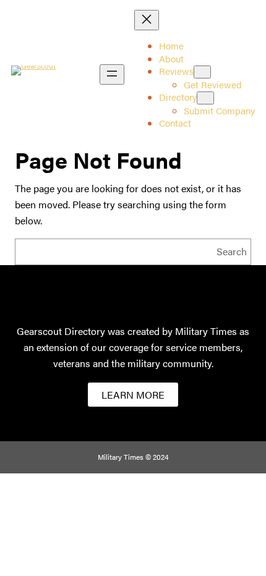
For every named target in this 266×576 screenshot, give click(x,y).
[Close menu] (146, 20)
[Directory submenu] (205, 97)
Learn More (133, 395)
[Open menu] (112, 74)
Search (232, 251)
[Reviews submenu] (202, 72)
